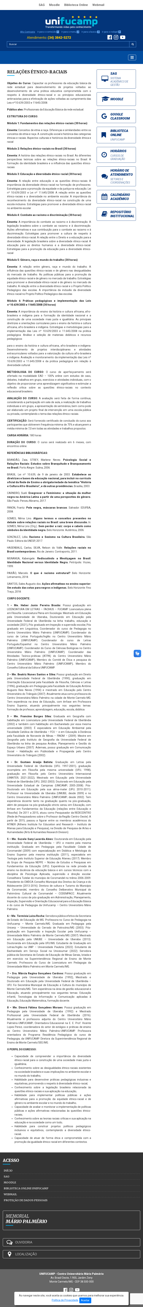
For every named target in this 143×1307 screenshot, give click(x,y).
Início (8, 1170)
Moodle (54, 5)
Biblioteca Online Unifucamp (26, 1188)
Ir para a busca (90, 32)
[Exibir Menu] (132, 57)
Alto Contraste (27, 32)
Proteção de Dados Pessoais (25, 1200)
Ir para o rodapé (111, 32)
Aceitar (85, 1300)
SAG (42, 5)
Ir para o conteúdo (47, 32)
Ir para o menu (70, 32)
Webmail (98, 5)
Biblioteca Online (76, 5)
